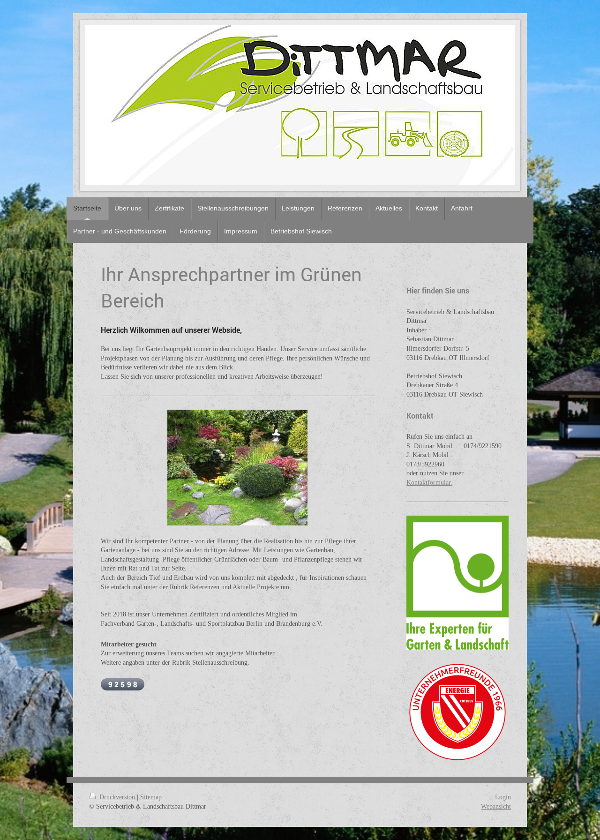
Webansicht (496, 806)
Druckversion (117, 797)
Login (503, 797)
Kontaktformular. (429, 482)
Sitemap (151, 797)
